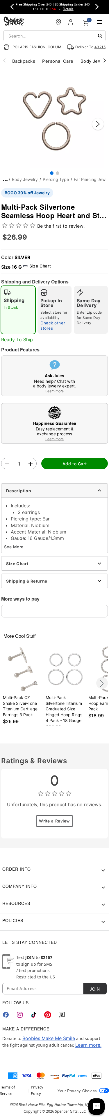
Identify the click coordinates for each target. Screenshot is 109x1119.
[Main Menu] (100, 22)
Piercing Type (56, 179)
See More (14, 546)
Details (68, 8)
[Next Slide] (98, 124)
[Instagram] (19, 1015)
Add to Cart (74, 463)
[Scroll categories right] (104, 60)
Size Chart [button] (40, 265)
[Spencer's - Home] (13, 22)
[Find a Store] (58, 22)
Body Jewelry (25, 179)
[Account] (71, 22)
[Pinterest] (47, 1015)
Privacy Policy (37, 1090)
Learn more (54, 391)
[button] (54, 118)
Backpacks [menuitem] (23, 61)
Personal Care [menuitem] (57, 61)
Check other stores (52, 326)
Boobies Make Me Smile (48, 1038)
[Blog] (61, 1015)
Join (95, 989)
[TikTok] (33, 1015)
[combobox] (54, 35)
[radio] (18, 310)
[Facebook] (5, 1015)
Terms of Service (7, 1090)
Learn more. (88, 1045)
